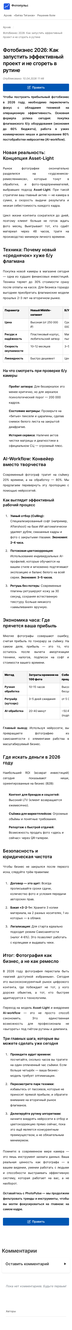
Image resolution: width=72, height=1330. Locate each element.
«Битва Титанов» (24, 15)
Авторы (11, 1311)
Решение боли (46, 15)
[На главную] (25, 6)
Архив (8, 15)
